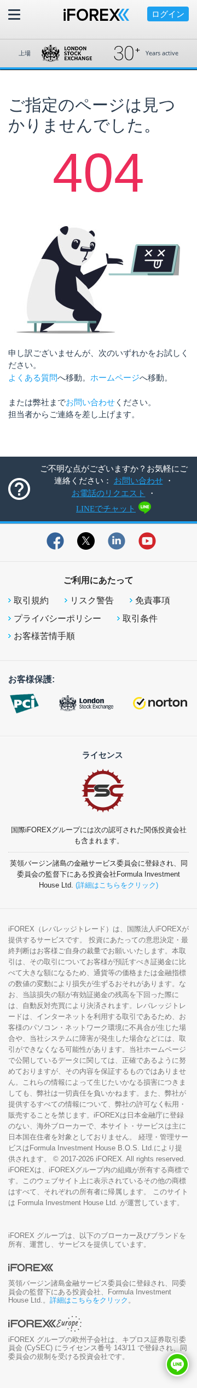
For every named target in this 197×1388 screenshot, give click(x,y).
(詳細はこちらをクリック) (117, 885)
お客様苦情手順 (44, 636)
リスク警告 (92, 600)
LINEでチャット (106, 508)
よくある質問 (32, 377)
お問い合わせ (90, 402)
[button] (177, 1364)
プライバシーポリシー (57, 618)
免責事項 (152, 600)
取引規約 (31, 600)
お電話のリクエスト (109, 493)
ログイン (168, 14)
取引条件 (140, 618)
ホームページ (115, 377)
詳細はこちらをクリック (89, 1300)
